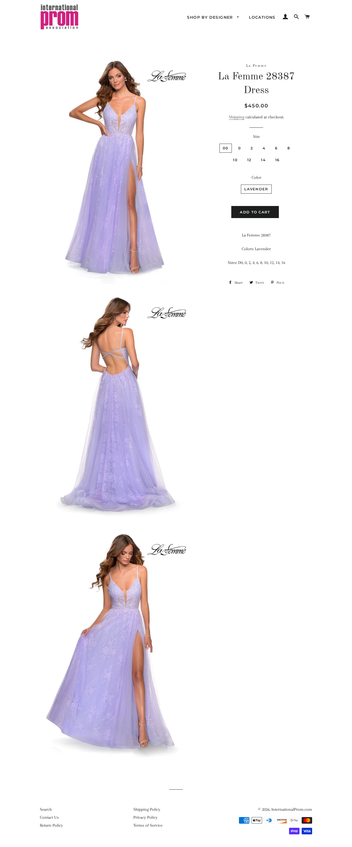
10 (235, 160)
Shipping (236, 117)
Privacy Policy (145, 817)
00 (226, 148)
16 (277, 160)
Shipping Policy (146, 809)
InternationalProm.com (291, 809)
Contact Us (49, 817)
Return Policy (51, 825)
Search (46, 809)
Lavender (256, 189)
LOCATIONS (262, 17)
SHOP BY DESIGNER (210, 17)
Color (256, 177)
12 (249, 160)
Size (256, 136)
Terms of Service (148, 825)
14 (263, 160)
